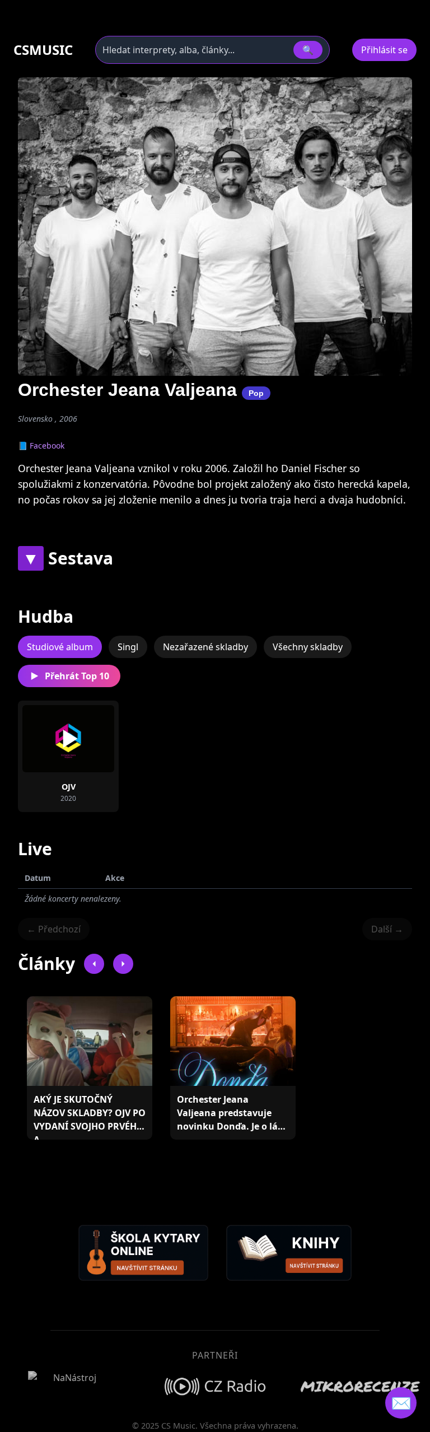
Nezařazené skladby (205, 647)
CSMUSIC (43, 50)
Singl (128, 647)
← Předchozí (54, 929)
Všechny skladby (308, 647)
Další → (387, 929)
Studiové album (60, 647)
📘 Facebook (41, 445)
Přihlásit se (384, 50)
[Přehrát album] (68, 738)
